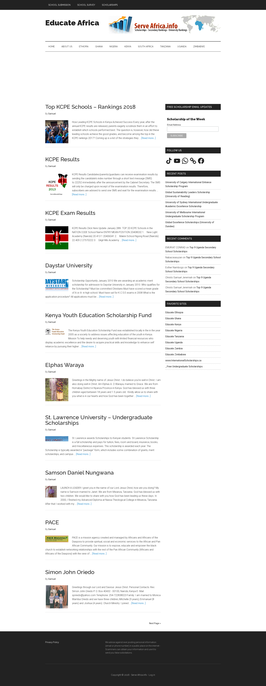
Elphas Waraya (64, 365)
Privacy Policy (52, 642)
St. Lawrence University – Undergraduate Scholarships (98, 420)
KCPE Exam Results (70, 213)
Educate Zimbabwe (175, 354)
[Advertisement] (133, 74)
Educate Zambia (174, 348)
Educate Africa (72, 22)
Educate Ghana (173, 318)
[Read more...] (148, 138)
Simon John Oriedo (69, 572)
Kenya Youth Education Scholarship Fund (98, 315)
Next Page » (155, 623)
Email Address (174, 125)
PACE (52, 522)
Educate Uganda (174, 342)
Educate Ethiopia (174, 312)
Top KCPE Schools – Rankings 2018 (90, 107)
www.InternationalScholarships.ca (183, 360)
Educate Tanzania (174, 336)
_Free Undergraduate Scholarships (184, 366)
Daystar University (69, 265)
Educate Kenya (173, 324)
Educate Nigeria (173, 330)
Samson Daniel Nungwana (79, 472)
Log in (152, 675)
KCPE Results (62, 159)
